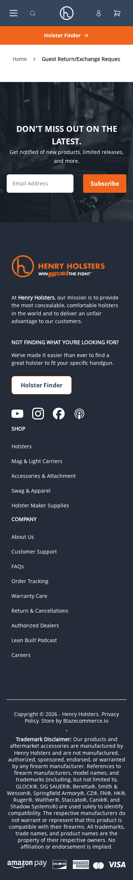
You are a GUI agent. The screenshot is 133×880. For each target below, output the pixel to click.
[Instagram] (38, 414)
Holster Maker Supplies (40, 505)
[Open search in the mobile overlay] (33, 13)
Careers (21, 654)
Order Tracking (29, 581)
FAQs (17, 566)
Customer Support (34, 551)
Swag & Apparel (31, 490)
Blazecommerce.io (85, 720)
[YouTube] (17, 413)
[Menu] (12, 13)
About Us (22, 536)
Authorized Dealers (35, 625)
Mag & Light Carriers (36, 461)
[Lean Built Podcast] (79, 414)
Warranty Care (29, 595)
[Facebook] (59, 414)
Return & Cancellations (39, 610)
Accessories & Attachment (43, 475)
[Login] (98, 13)
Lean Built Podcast (34, 640)
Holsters (21, 446)
